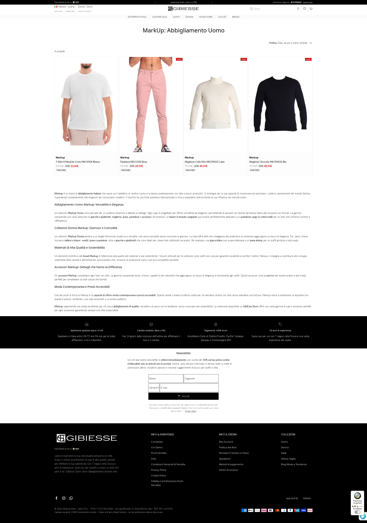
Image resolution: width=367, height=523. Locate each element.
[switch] (357, 512)
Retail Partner (120, 512)
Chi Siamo (156, 447)
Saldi (283, 453)
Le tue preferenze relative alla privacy (145, 512)
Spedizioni (225, 458)
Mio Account (226, 441)
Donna (81, 6)
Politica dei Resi (227, 447)
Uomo (89, 6)
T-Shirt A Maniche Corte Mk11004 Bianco (78, 161)
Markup (60, 157)
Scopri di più (308, 2)
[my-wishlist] (304, 8)
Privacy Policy (191, 411)
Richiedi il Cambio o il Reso (234, 453)
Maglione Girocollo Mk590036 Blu (267, 161)
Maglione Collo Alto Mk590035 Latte (205, 161)
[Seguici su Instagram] (64, 498)
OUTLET (222, 16)
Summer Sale (159, 16)
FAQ (153, 458)
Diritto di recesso (228, 470)
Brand (235, 16)
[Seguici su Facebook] (56, 498)
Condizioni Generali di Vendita (168, 464)
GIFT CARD (58, 11)
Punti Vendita (158, 453)
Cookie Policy (158, 475)
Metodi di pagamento (231, 464)
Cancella (288, 8)
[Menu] (362, 492)
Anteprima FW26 (137, 16)
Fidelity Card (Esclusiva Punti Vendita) (167, 483)
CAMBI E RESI (70, 11)
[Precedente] (155, 2)
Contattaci (157, 441)
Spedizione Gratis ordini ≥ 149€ (183, 2)
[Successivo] (212, 2)
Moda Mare (205, 16)
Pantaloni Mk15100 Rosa (133, 161)
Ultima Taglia (288, 458)
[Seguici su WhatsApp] (71, 498)
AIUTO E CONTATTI (84, 11)
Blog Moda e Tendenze (294, 464)
